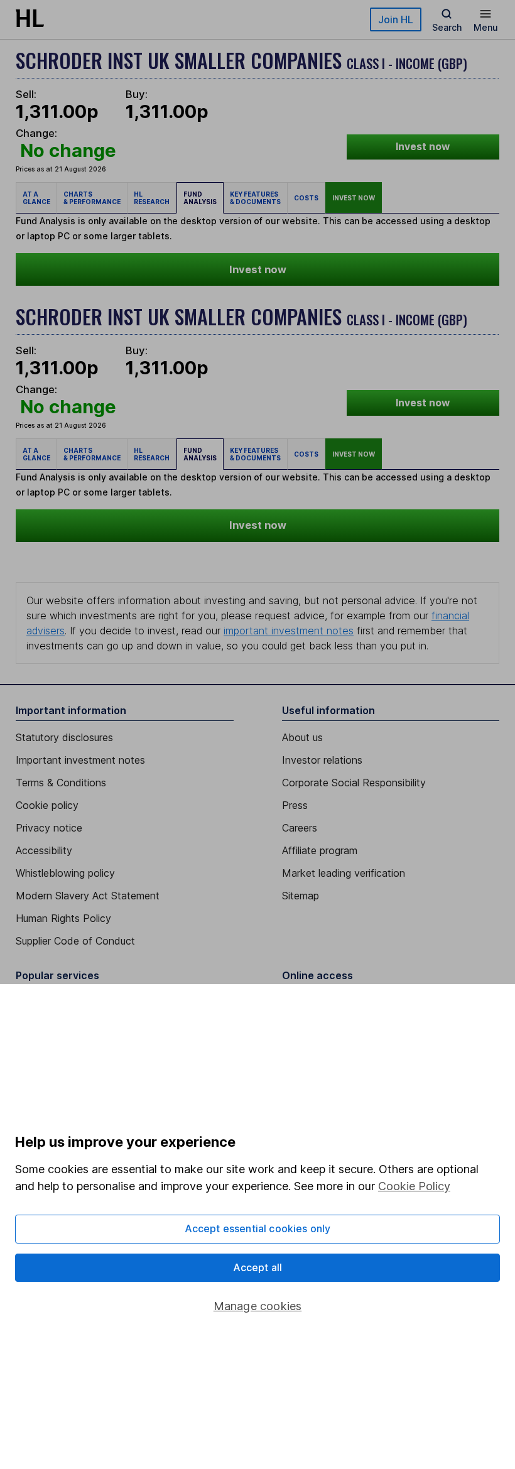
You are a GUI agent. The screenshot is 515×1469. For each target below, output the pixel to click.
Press (295, 805)
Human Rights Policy (63, 918)
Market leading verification (343, 873)
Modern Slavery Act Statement (88, 895)
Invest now (423, 147)
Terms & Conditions (61, 782)
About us (302, 737)
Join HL (395, 19)
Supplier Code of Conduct (75, 941)
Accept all (258, 1267)
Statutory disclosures (64, 737)
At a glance (36, 197)
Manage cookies (258, 1306)
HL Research (152, 197)
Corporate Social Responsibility (354, 782)
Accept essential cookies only (258, 1228)
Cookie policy (47, 805)
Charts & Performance (92, 197)
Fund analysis (200, 197)
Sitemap (300, 895)
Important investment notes (80, 760)
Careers (299, 827)
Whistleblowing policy (65, 873)
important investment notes (289, 630)
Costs (306, 198)
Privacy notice (49, 827)
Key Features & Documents (255, 197)
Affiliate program (319, 850)
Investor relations (322, 760)
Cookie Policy (414, 1186)
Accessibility (44, 850)
